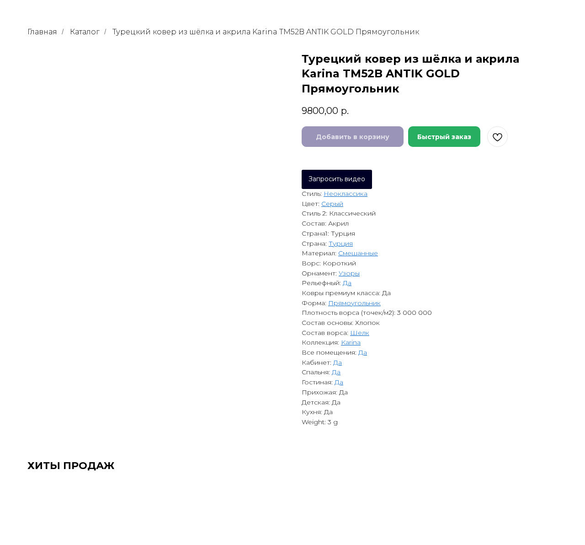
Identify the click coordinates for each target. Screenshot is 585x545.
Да (347, 283)
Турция (341, 243)
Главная (42, 31)
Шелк (359, 333)
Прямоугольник (354, 303)
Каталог (85, 31)
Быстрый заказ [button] (444, 137)
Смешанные (358, 253)
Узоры (349, 273)
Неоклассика (345, 193)
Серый (332, 204)
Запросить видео (336, 179)
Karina (351, 342)
